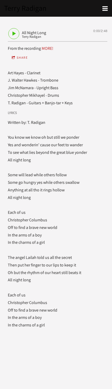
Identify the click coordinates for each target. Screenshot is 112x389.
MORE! (47, 48)
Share (22, 57)
